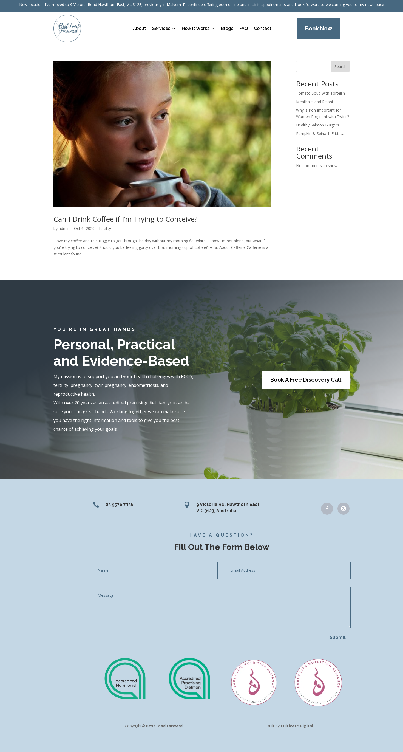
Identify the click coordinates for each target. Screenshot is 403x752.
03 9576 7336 (120, 504)
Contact (262, 28)
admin (64, 228)
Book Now (318, 28)
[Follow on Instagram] (343, 509)
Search (340, 66)
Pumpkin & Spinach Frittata (320, 133)
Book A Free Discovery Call (305, 379)
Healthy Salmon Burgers (317, 125)
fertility (105, 228)
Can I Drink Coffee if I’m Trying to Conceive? (125, 219)
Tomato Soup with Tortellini (321, 93)
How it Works (195, 28)
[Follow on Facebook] (327, 509)
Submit (338, 637)
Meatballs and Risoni (314, 101)
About (139, 28)
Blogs (227, 28)
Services (161, 28)
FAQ (243, 28)
